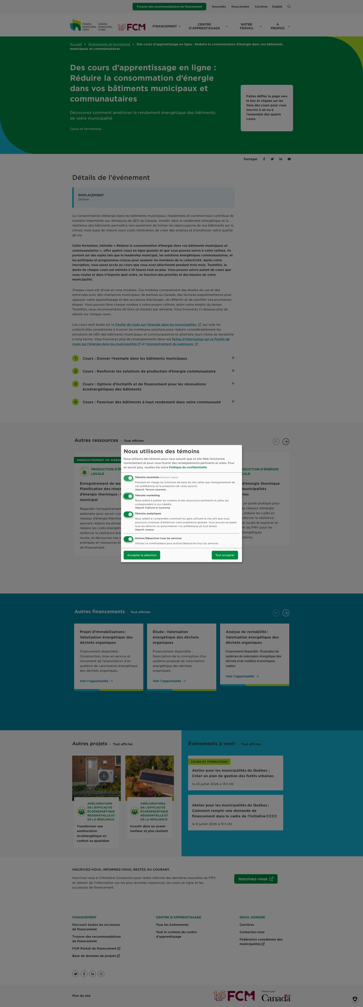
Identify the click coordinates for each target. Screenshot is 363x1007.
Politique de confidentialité (188, 467)
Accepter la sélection (142, 555)
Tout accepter (224, 555)
